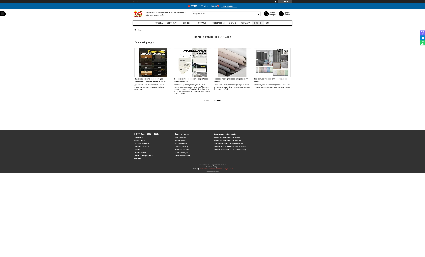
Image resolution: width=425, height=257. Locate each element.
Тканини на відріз (181, 153)
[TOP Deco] (138, 14)
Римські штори (180, 137)
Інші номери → (229, 6)
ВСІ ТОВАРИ (172, 23)
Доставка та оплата (141, 143)
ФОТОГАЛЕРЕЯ (218, 23)
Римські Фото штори (182, 156)
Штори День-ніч (181, 143)
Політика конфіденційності (143, 156)
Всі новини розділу (212, 101)
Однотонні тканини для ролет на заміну (228, 143)
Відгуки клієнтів (139, 140)
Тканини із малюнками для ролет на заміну (230, 146)
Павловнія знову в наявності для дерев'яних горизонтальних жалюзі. (150, 80)
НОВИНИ (258, 23)
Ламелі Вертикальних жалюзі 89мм (227, 137)
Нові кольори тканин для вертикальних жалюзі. (270, 80)
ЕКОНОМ (186, 23)
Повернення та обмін (141, 146)
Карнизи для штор (181, 146)
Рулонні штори (180, 140)
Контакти (137, 159)
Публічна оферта (140, 153)
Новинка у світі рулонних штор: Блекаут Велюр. (231, 80)
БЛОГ (268, 23)
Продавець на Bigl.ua (212, 167)
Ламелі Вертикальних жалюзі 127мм (227, 140)
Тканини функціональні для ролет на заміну (230, 149)
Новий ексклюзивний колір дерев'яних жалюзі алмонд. (191, 80)
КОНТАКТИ (245, 23)
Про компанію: (139, 137)
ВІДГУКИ (232, 23)
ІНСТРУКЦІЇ (201, 23)
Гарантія (137, 149)
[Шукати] (257, 14)
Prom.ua (223, 165)
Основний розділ (144, 42)
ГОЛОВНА (159, 23)
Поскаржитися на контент (207, 169)
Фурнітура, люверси (182, 149)
